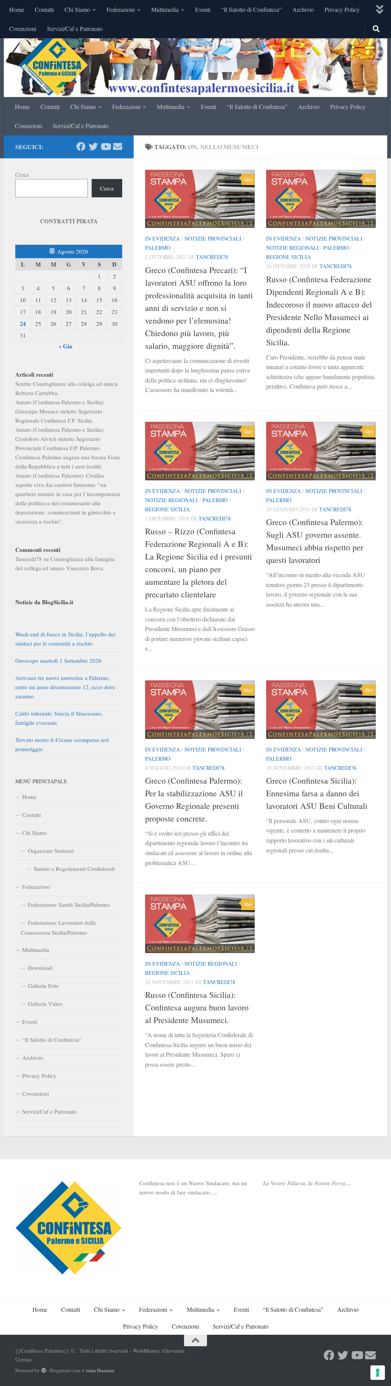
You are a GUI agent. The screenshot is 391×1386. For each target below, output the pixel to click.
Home (16, 9)
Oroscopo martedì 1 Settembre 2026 (58, 660)
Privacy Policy (342, 9)
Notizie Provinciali (212, 238)
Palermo (157, 247)
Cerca (22, 174)
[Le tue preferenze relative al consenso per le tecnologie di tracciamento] (377, 1372)
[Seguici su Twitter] (93, 146)
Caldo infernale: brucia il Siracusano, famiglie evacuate (59, 717)
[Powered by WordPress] (43, 1370)
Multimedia (165, 9)
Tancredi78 (212, 256)
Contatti (44, 9)
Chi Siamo (77, 9)
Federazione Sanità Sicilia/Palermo (69, 904)
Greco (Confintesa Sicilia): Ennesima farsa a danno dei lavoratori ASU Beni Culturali (316, 793)
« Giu (65, 346)
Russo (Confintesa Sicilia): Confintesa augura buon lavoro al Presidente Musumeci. (197, 1007)
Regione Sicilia (288, 256)
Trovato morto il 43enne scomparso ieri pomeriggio (62, 744)
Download (40, 967)
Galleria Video (45, 1003)
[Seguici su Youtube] (105, 146)
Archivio (303, 9)
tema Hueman (100, 1370)
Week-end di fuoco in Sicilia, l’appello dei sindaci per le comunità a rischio (65, 638)
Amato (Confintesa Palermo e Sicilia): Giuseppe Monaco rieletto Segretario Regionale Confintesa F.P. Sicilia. (60, 411)
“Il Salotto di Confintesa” (251, 9)
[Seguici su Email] (117, 146)
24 (23, 323)
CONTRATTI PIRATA (69, 221)
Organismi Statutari (51, 850)
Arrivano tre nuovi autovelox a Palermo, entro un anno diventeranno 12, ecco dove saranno (65, 687)
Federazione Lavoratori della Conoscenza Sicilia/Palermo (58, 927)
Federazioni (121, 9)
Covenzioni (22, 28)
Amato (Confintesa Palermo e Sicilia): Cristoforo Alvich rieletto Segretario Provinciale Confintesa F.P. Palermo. (60, 439)
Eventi (202, 9)
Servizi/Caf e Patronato (75, 28)
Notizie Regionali (292, 247)
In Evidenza (162, 238)
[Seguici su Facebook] (81, 146)
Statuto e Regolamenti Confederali (74, 868)
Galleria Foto (43, 985)
